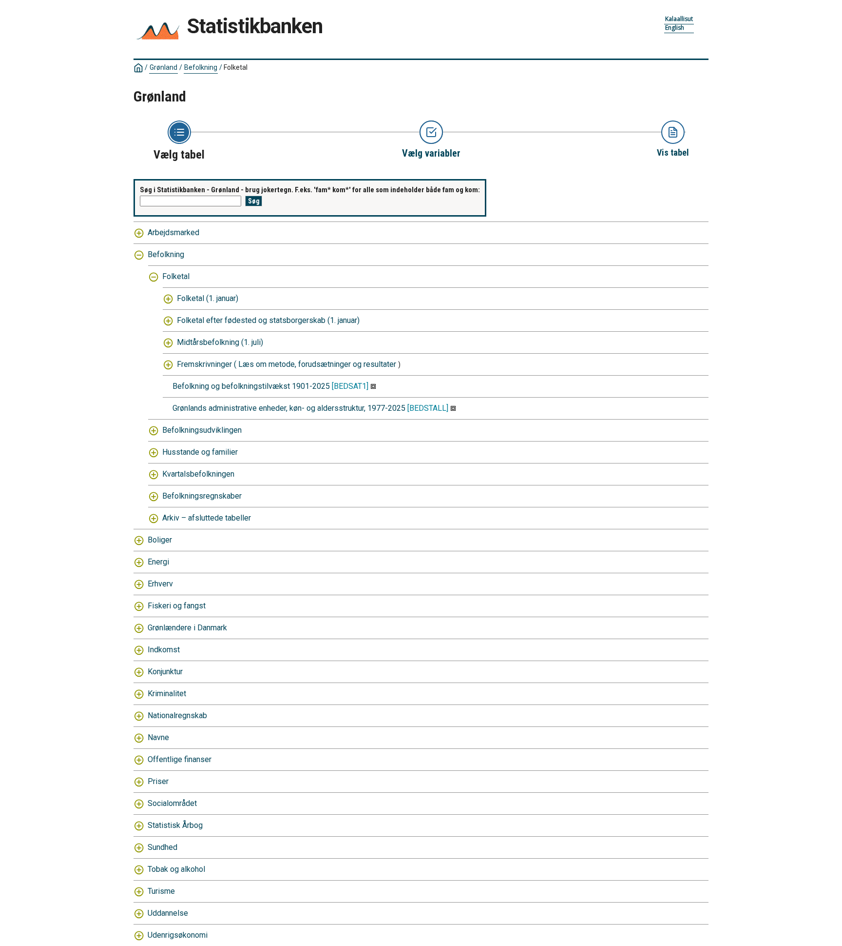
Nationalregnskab (177, 715)
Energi (158, 561)
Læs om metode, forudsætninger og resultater (317, 364)
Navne (158, 737)
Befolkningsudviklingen (202, 430)
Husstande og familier (200, 452)
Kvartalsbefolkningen (198, 474)
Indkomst (164, 649)
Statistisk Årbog (175, 825)
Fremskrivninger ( (206, 364)
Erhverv (160, 583)
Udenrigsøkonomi (178, 935)
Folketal (176, 276)
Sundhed (162, 847)
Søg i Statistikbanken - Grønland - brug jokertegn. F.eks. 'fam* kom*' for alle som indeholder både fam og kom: (310, 189)
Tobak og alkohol (176, 869)
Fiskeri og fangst (177, 605)
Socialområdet (172, 803)
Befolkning (200, 67)
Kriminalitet (167, 693)
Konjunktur (165, 671)
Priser (158, 781)
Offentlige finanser (179, 759)
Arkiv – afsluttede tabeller (206, 518)
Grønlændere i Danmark (187, 627)
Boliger (160, 539)
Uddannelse (168, 913)
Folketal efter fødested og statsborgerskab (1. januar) (268, 320)
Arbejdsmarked (173, 232)
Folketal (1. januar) (207, 298)
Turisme (161, 891)
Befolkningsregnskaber (202, 496)
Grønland (163, 67)
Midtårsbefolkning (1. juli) (220, 342)
